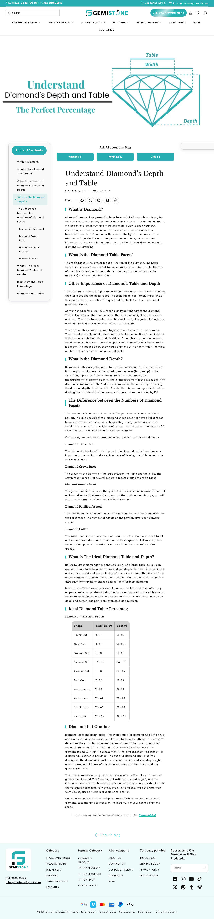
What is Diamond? (28, 161)
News (112, 881)
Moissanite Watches (85, 860)
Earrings (52, 875)
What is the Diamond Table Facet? (30, 171)
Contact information (166, 912)
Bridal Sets (53, 869)
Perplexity (115, 156)
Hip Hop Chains (87, 885)
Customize (116, 875)
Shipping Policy (150, 863)
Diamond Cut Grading (31, 293)
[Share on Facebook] (82, 200)
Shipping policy (127, 912)
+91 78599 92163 (16, 878)
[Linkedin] (107, 200)
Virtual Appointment (168, 12)
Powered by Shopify (68, 912)
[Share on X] (90, 200)
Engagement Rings (58, 858)
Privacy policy (88, 912)
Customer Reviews (121, 869)
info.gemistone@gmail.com (23, 882)
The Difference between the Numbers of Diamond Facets (30, 215)
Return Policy (149, 875)
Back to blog (111, 835)
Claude (155, 156)
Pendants (52, 887)
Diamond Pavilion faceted (29, 249)
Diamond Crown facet (28, 238)
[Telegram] (115, 200)
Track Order (148, 858)
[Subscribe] (204, 868)
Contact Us (117, 863)
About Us (115, 858)
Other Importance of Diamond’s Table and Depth (30, 185)
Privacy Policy (149, 869)
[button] (205, 13)
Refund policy (145, 912)
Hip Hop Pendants (89, 868)
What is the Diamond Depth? (31, 199)
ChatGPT (75, 156)
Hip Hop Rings (86, 879)
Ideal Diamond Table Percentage (30, 284)
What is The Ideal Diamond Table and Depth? (29, 270)
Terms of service (107, 912)
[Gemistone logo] (107, 13)
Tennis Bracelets (57, 881)
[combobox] (33, 13)
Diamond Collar (28, 258)
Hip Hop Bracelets (89, 874)
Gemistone (51, 912)
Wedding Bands (56, 863)
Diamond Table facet (31, 229)
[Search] (9, 13)
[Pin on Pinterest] (98, 200)
